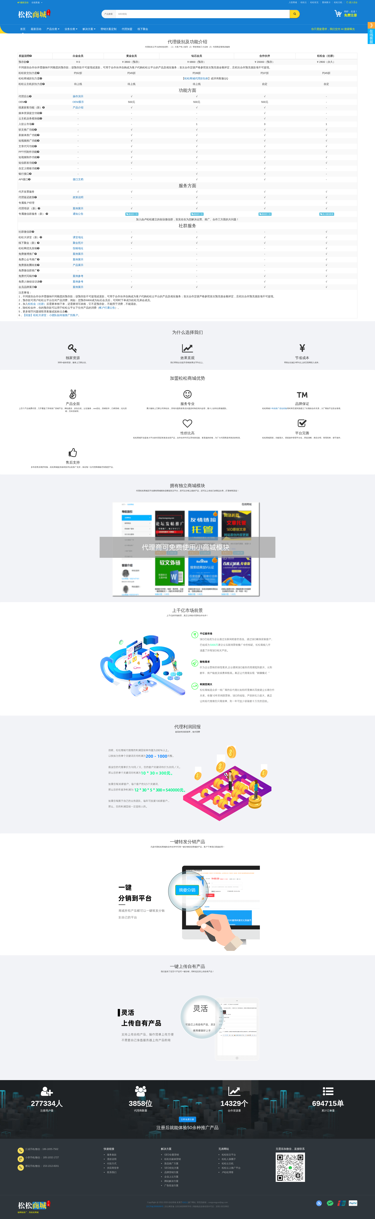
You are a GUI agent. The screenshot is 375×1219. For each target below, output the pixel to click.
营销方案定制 (108, 29)
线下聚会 (143, 29)
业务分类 (70, 29)
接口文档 (78, 179)
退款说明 (111, 1159)
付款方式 (111, 1163)
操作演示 (78, 96)
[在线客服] (371, 25)
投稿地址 (78, 248)
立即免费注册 (187, 1119)
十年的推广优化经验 (278, 408)
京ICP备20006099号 (154, 1206)
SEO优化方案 (171, 1168)
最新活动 (24, 2)
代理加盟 (127, 29)
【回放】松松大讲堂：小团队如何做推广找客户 (50, 315)
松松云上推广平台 (231, 1168)
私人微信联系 (327, 214)
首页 (22, 29)
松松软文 (314, 2)
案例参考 (78, 276)
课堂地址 (78, 237)
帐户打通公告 (107, 307)
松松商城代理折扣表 (196, 78)
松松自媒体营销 (172, 1159)
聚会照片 (78, 242)
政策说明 (78, 197)
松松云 (304, 2)
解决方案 (88, 29)
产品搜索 (108, 14)
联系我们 (111, 1172)
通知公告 (78, 213)
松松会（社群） (37, 303)
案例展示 (326, 2)
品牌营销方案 (171, 1172)
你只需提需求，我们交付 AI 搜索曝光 (333, 29)
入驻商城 (293, 2)
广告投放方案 (171, 1185)
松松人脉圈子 (229, 1159)
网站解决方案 (171, 1181)
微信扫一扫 (133, 214)
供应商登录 (113, 1168)
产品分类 (52, 29)
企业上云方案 (171, 1176)
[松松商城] (34, 1205)
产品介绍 (78, 107)
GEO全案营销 (171, 1154)
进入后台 (352, 2)
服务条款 (111, 1154)
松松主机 (338, 2)
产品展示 (78, 265)
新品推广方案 (171, 1163)
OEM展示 (78, 101)
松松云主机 (227, 1163)
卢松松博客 (227, 1172)
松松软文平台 (229, 1154)
